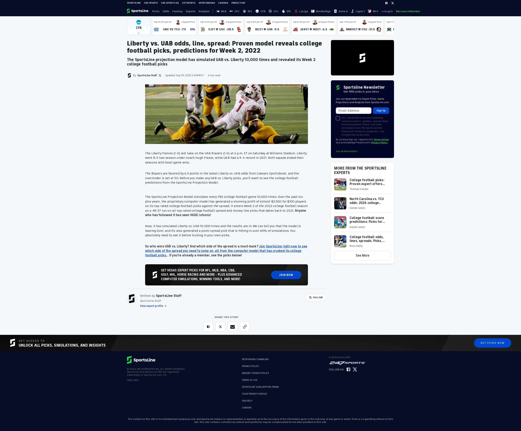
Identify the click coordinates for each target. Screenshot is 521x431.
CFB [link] (262, 11)
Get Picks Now (493, 343)
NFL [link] (250, 11)
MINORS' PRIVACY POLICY (255, 373)
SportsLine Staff (169, 296)
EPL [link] (289, 11)
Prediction (238, 2)
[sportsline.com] (138, 11)
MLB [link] (223, 11)
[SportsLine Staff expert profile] (132, 299)
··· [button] (383, 11)
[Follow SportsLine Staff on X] (160, 75)
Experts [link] (190, 11)
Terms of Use (381, 139)
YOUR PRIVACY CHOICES (254, 393)
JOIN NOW (286, 275)
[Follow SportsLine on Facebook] (348, 369)
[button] (138, 26)
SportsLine (134, 2)
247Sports (188, 2)
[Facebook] (386, 3)
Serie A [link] (343, 11)
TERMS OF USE (249, 380)
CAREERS (247, 407)
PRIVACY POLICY (250, 366)
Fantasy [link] (177, 11)
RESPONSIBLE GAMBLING (255, 359)
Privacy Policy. (379, 142)
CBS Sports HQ (170, 2)
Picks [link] (155, 11)
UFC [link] (237, 11)
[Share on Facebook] (208, 327)
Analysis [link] (204, 11)
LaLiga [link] (303, 11)
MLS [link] (375, 11)
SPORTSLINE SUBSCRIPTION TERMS (260, 387)
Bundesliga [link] (323, 11)
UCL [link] (276, 11)
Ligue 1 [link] (360, 11)
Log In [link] (389, 11)
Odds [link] (166, 11)
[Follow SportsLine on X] (354, 369)
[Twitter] (392, 3)
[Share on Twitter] (220, 327)
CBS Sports (151, 2)
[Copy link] (245, 327)
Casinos (223, 2)
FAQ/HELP (247, 400)
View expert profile (151, 306)
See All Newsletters (347, 151)
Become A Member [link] (408, 11)
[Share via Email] (233, 327)
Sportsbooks (207, 2)
